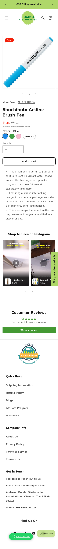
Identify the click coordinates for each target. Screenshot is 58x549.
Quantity (7, 143)
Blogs (9, 400)
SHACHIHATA (26, 102)
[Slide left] (22, 94)
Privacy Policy (15, 444)
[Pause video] (15, 263)
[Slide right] (36, 94)
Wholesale (12, 415)
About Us (12, 436)
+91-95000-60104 (26, 507)
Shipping (13, 126)
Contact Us (13, 459)
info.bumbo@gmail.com (30, 485)
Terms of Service (17, 451)
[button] (6, 18)
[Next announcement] (52, 4)
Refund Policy (15, 393)
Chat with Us (23, 536)
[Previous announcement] (6, 4)
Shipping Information (19, 385)
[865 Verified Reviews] (29, 365)
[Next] (32, 291)
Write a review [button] (29, 330)
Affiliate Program (17, 408)
